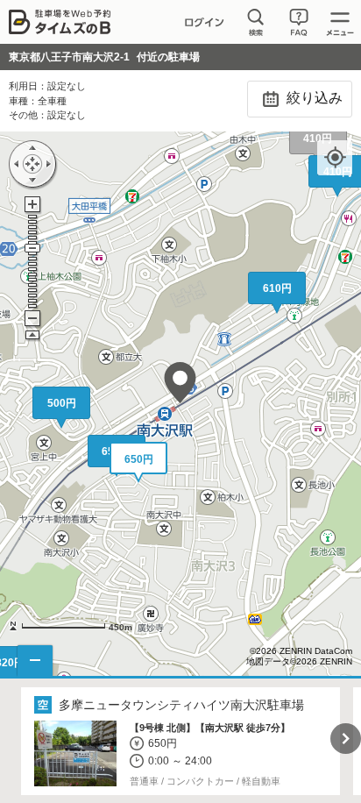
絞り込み (313, 97)
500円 (61, 403)
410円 (317, 138)
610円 (277, 288)
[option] (181, 741)
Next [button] (345, 738)
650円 (138, 459)
